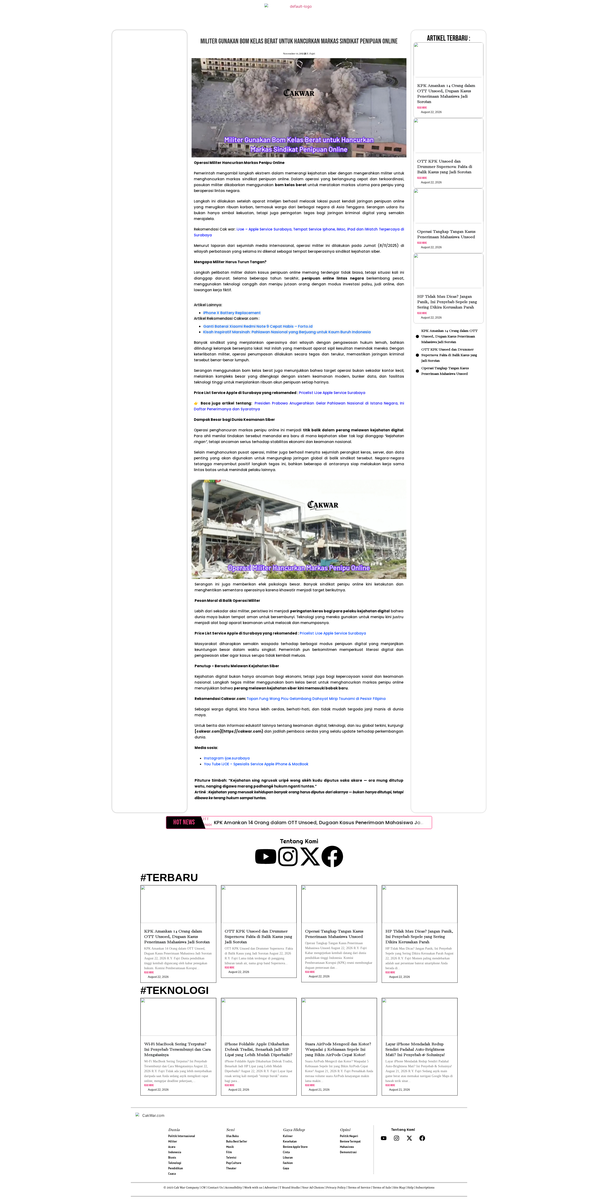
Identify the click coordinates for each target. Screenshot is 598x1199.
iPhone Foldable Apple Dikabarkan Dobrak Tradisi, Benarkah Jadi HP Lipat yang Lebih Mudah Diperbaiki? (258, 1049)
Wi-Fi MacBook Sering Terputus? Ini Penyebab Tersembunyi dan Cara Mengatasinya (177, 1049)
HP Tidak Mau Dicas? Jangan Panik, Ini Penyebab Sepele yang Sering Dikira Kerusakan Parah (447, 302)
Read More (422, 108)
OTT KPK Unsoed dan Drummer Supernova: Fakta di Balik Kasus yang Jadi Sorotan (444, 166)
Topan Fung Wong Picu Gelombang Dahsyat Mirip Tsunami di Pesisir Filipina (316, 698)
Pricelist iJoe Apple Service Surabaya (332, 392)
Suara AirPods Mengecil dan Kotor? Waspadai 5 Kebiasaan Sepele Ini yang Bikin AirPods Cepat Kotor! (338, 1049)
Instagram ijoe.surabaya (227, 758)
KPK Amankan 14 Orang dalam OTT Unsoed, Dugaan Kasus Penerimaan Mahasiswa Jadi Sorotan (329, 822)
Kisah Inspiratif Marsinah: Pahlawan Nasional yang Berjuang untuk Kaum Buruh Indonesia (287, 332)
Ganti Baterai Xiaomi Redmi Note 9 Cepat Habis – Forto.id (258, 326)
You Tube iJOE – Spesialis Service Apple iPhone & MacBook (256, 764)
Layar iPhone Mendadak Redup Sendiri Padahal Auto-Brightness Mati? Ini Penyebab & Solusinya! (415, 1049)
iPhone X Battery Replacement (232, 313)
